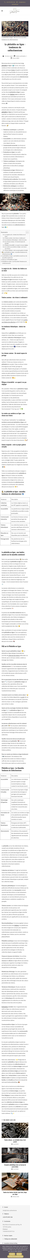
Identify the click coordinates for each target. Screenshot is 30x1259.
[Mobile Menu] (2, 11)
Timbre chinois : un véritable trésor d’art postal (15, 1141)
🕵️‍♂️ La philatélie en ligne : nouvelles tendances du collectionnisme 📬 (14, 253)
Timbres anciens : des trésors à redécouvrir (15, 238)
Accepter (12, 1254)
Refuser (19, 1254)
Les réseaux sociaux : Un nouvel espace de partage (15, 242)
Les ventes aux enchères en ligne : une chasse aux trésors (15, 247)
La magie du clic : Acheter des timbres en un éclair (15, 235)
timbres (12, 94)
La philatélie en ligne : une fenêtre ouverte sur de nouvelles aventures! (14, 256)
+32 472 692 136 (7, 1217)
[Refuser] (28, 1251)
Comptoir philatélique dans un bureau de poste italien (15, 1166)
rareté (22, 697)
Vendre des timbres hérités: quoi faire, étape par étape (15, 1193)
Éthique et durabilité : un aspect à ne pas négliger (16, 245)
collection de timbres (14, 655)
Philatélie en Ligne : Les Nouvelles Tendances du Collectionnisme (14, 262)
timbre (13, 70)
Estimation (5, 1007)
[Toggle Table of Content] (26, 232)
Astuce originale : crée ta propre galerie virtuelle (16, 250)
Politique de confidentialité (10, 1239)
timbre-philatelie (21, 56)
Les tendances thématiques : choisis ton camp (15, 240)
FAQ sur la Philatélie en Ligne (9, 259)
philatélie (4, 112)
